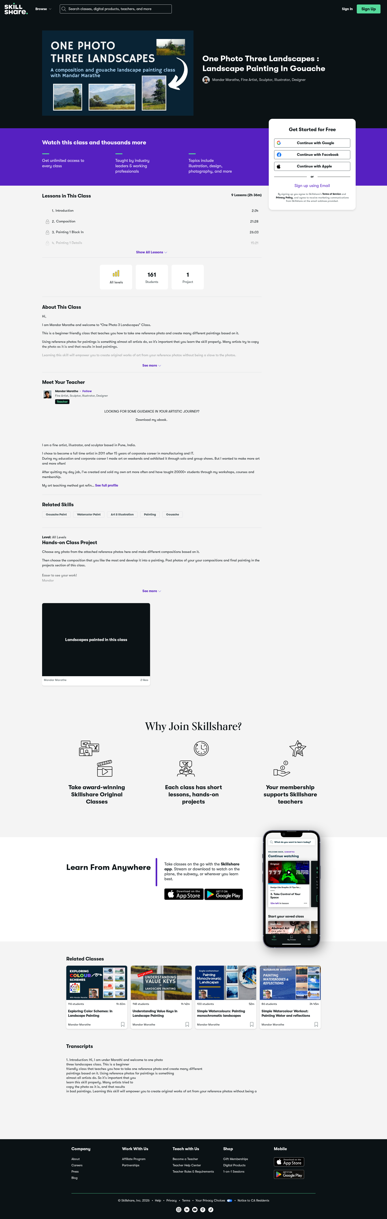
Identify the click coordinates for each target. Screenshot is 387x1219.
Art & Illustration (122, 514)
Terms (186, 1200)
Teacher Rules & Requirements (193, 1171)
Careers (76, 1165)
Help (158, 1200)
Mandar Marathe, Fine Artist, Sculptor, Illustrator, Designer (259, 80)
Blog (74, 1178)
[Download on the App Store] (182, 895)
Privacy (171, 1200)
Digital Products (234, 1165)
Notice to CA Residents (253, 1200)
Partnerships (130, 1165)
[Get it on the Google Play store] (224, 895)
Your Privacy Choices (210, 1200)
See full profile (106, 485)
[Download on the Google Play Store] (295, 1175)
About (75, 1159)
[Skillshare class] (96, 983)
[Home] (16, 9)
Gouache (172, 514)
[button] (50, 8)
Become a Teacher (185, 1159)
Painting (150, 514)
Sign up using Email (312, 185)
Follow (87, 391)
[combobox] (116, 8)
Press (75, 1171)
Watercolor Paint (89, 514)
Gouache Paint (56, 514)
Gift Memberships (235, 1159)
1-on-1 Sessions (233, 1171)
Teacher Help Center (187, 1165)
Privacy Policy (284, 197)
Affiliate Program (134, 1159)
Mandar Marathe (73, 391)
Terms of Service (331, 194)
